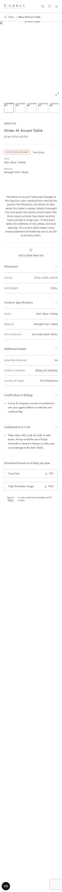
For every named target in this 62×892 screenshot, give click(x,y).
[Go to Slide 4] (43, 108)
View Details (39, 152)
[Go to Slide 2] (20, 108)
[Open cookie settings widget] (6, 886)
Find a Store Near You (31, 255)
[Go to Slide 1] (9, 108)
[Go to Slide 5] (54, 108)
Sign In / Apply (10, 499)
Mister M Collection (46, 370)
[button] (31, 60)
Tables (11, 17)
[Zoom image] (57, 94)
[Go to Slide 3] (32, 108)
